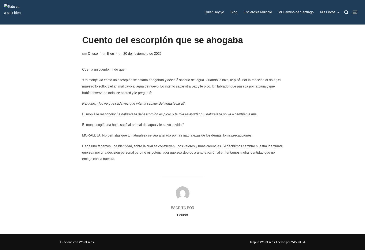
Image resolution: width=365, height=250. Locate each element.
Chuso (93, 53)
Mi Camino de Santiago (296, 12)
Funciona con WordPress (77, 242)
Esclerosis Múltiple (258, 12)
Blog (233, 12)
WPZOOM (298, 242)
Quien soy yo (214, 12)
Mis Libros (327, 12)
